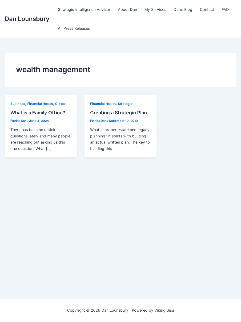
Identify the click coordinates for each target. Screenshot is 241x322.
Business (17, 104)
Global (60, 104)
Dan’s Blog (183, 9)
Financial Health (40, 104)
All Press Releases (74, 28)
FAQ (225, 9)
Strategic (125, 104)
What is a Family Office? (37, 113)
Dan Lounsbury (27, 18)
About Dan (127, 9)
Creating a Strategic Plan (118, 113)
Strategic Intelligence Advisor (84, 9)
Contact (207, 9)
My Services (155, 9)
